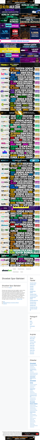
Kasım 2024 (32, 350)
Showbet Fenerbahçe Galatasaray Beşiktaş (32, 377)
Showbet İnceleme (21, 268)
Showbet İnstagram (34, 295)
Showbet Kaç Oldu (33, 307)
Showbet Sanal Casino (33, 411)
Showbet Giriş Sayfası (32, 385)
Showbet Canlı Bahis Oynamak (34, 374)
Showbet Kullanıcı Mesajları (33, 393)
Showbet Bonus (33, 302)
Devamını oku (19, 299)
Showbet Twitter (32, 419)
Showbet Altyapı (33, 294)
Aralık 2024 (32, 348)
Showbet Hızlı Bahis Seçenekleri (32, 389)
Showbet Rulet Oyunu (32, 407)
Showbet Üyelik (33, 303)
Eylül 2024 (32, 353)
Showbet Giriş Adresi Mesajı (33, 384)
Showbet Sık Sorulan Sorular (33, 415)
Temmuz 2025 (33, 341)
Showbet (14, 268)
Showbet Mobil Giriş (34, 300)
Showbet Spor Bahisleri (11, 286)
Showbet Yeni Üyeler (32, 420)
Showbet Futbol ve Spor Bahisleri (33, 378)
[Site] (20, 69)
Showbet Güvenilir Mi (32, 388)
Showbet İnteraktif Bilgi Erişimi (34, 425)
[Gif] (20, 113)
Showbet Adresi (33, 282)
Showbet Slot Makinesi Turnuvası (33, 413)
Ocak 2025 (32, 346)
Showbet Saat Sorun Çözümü (33, 410)
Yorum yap (5, 303)
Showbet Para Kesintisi (33, 405)
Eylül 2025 (32, 340)
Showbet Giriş (28, 268)
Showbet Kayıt (33, 305)
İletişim (22, 271)
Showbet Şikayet (16, 271)
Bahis (4, 301)
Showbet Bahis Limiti (32, 367)
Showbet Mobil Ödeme (33, 402)
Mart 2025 (32, 343)
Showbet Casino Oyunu (33, 375)
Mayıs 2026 (32, 338)
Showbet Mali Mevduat (7, 302)
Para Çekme (32, 326)
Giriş (31, 324)
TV (30, 327)
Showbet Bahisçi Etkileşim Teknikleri (33, 370)
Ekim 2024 (32, 351)
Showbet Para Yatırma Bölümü (33, 406)
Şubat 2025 (32, 345)
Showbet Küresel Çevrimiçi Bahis (33, 396)
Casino (31, 322)
